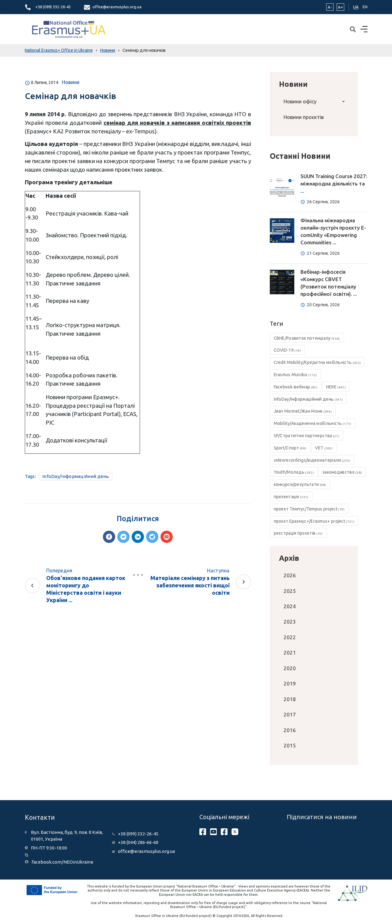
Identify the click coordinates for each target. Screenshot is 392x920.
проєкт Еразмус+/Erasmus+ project (314, 521)
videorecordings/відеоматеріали (312, 460)
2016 (290, 730)
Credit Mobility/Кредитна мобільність (317, 362)
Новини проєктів (304, 117)
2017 (290, 714)
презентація (291, 496)
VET (324, 447)
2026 (290, 575)
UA (356, 7)
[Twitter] (123, 537)
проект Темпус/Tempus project (309, 508)
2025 (290, 591)
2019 (290, 683)
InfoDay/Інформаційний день (75, 476)
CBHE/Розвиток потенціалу (307, 338)
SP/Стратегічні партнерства (306, 435)
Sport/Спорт (290, 447)
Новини (70, 82)
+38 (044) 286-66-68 (138, 842)
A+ (340, 7)
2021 (290, 652)
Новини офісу (300, 101)
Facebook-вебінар (295, 386)
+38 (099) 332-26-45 (53, 7)
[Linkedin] (138, 537)
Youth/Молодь (294, 472)
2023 (290, 621)
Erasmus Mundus (295, 374)
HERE (336, 386)
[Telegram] (152, 537)
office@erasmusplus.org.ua (116, 7)
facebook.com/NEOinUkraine (62, 862)
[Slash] (137, 574)
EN (365, 7)
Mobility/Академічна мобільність (312, 423)
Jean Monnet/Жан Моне (303, 411)
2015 (290, 745)
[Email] (166, 537)
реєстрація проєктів (298, 533)
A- (330, 7)
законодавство (342, 472)
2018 (290, 699)
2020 (290, 668)
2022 (290, 637)
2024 (290, 606)
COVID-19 (287, 350)
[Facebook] (109, 537)
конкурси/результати (300, 484)
